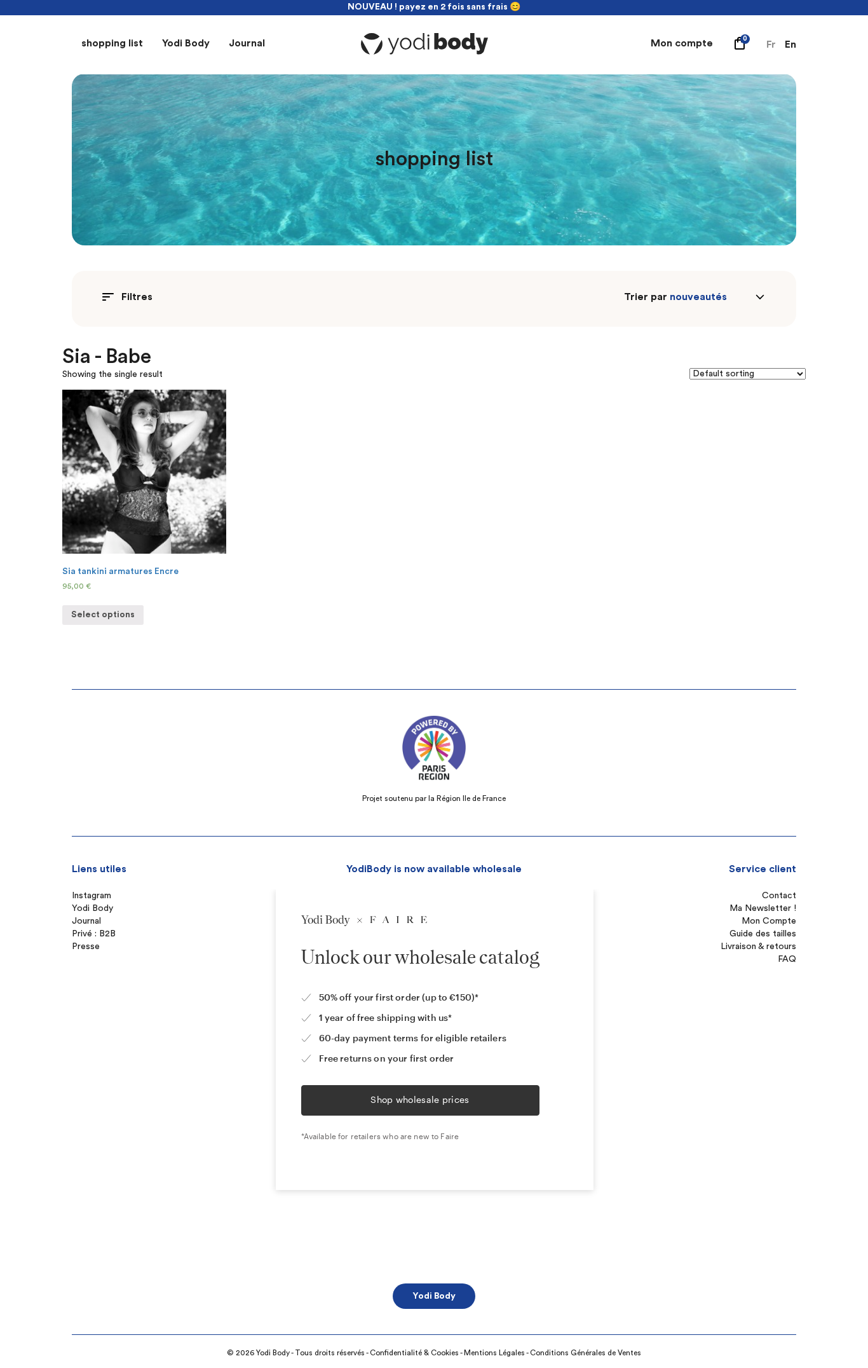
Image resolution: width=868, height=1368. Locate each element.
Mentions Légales (494, 1353)
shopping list (112, 43)
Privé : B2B (94, 933)
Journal (247, 43)
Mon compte (682, 43)
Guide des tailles (762, 933)
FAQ (787, 959)
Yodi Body (186, 43)
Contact (779, 895)
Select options (103, 614)
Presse (86, 946)
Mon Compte (769, 921)
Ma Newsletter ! (762, 908)
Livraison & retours (758, 946)
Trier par (645, 297)
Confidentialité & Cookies (414, 1353)
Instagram (91, 895)
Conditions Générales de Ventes (585, 1353)
